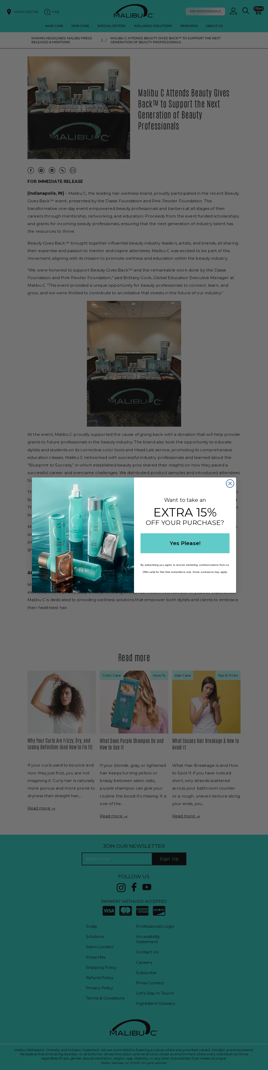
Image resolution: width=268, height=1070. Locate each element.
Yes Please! (185, 543)
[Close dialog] (230, 483)
